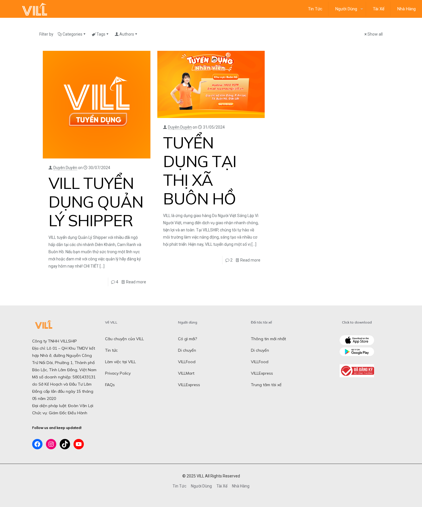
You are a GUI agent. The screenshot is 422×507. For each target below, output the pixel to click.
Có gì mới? (187, 338)
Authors (126, 34)
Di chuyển (187, 350)
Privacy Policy (118, 373)
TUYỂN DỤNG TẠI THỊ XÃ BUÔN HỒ (199, 170)
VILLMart (186, 373)
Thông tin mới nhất (268, 338)
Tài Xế (221, 486)
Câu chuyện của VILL (124, 338)
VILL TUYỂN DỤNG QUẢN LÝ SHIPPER (96, 201)
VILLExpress (189, 384)
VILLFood (186, 361)
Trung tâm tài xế (266, 384)
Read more (136, 282)
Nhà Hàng (240, 486)
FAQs (110, 384)
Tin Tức (179, 486)
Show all (375, 34)
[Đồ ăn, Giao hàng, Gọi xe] (34, 9)
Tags (100, 34)
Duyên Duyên (65, 167)
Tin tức (111, 350)
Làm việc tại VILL (120, 361)
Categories (72, 34)
